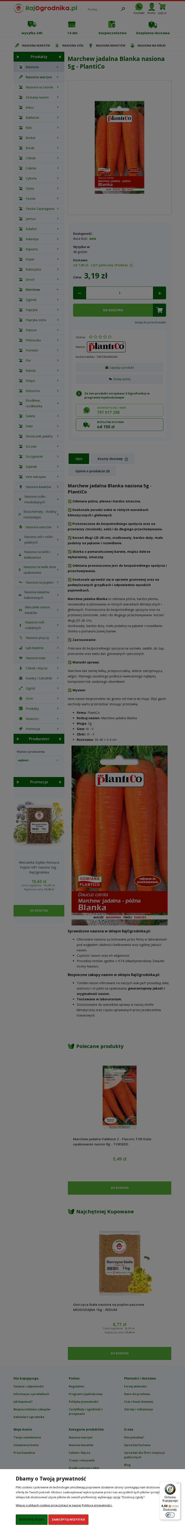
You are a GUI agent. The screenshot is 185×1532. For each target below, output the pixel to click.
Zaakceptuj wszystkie (68, 1519)
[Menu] (177, 1484)
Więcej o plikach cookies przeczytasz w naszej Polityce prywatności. (64, 1505)
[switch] (170, 1515)
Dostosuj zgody (31, 1519)
